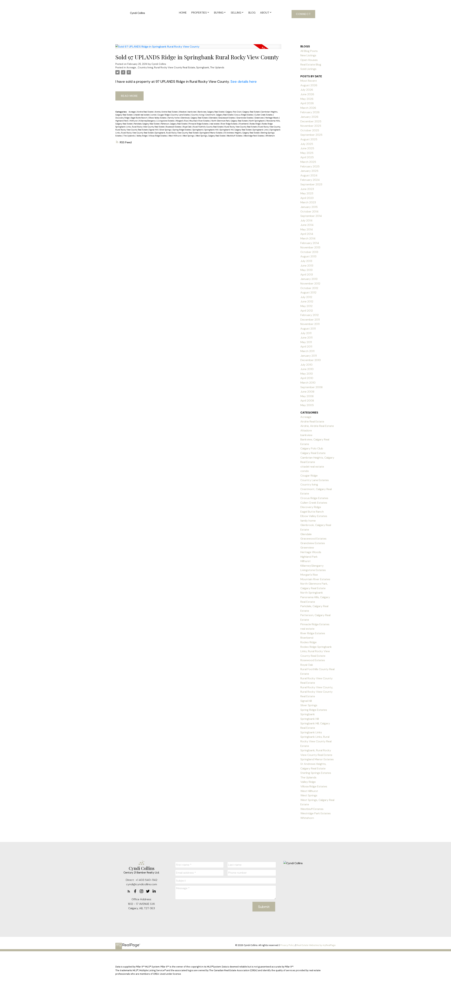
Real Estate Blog (310, 64)
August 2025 (308, 139)
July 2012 (306, 297)
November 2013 (310, 247)
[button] (303, 14)
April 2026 (307, 103)
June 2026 (307, 94)
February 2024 (310, 180)
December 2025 (310, 121)
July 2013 (306, 261)
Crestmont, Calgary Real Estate (219, 115)
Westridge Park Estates (254, 135)
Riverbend (244, 124)
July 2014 (306, 220)
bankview (192, 112)
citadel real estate (142, 115)
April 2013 (306, 274)
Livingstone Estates (166, 121)
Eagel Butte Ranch (139, 118)
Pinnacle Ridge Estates (199, 124)
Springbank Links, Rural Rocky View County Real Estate (316, 741)
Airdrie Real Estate (145, 112)
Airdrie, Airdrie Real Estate (166, 112)
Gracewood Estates (227, 118)
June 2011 (306, 337)
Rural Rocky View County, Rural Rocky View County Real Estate (316, 691)
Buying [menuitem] (218, 12)
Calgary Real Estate (251, 112)
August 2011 (308, 328)
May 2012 (306, 306)
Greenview (259, 118)
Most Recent (308, 81)
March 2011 (307, 351)
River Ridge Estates (229, 124)
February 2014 (309, 243)
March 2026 (308, 108)
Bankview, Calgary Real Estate (211, 112)
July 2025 (306, 144)
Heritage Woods (272, 118)
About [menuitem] (264, 12)
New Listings (308, 55)
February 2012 (309, 315)
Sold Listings (308, 69)
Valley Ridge (142, 135)
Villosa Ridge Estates (158, 135)
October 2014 (309, 211)
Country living (145, 67)
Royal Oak (187, 127)
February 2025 (310, 166)
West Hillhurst (175, 135)
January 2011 (308, 356)
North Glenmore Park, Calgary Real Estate (229, 121)
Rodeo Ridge (255, 124)
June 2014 (307, 225)
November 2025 (310, 126)
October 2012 (309, 288)
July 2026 (306, 90)
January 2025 (309, 171)
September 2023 (311, 184)
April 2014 (306, 234)
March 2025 (308, 162)
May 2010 (306, 373)
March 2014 (308, 238)
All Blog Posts (309, 51)
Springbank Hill (212, 130)
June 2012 (306, 301)
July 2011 (305, 333)
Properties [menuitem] (199, 12)
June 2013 (306, 265)
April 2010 (306, 378)
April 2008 (307, 400)
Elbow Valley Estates (158, 118)
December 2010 (310, 360)
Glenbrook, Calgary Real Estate (194, 118)
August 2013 (308, 256)
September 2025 (311, 135)
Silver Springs (166, 130)
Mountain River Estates (199, 121)
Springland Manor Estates (211, 132)
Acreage (131, 67)
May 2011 (306, 342)
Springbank (202, 67)
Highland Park (122, 121)
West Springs (189, 135)
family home (174, 118)
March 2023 (308, 202)
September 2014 (311, 216)
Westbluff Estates (235, 135)
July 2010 (306, 364)
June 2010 (307, 369)
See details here (243, 81)
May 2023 (306, 193)
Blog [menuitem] (251, 12)
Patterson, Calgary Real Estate (174, 124)
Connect (303, 14)
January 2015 (309, 207)
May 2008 (307, 396)
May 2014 (306, 229)
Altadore (183, 112)
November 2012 (310, 283)
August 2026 (308, 85)
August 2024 (308, 175)
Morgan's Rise (182, 121)
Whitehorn (270, 135)
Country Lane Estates (180, 115)
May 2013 (306, 270)
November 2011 (310, 324)
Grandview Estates (245, 118)
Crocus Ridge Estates (244, 115)
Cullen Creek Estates (264, 115)
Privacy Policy (287, 945)
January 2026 (309, 117)
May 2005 (307, 405)
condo (154, 115)
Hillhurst (134, 121)
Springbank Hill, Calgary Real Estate (236, 130)
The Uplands (217, 67)
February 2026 (310, 112)
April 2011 (306, 346)
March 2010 (308, 382)
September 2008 (311, 387)
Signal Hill (154, 130)
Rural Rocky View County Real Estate (174, 67)
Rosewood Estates (174, 127)
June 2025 (307, 148)
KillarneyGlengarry (147, 121)
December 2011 (310, 319)
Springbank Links (261, 130)
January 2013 (308, 279)
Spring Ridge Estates (182, 130)
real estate (215, 124)
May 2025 (306, 153)
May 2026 (306, 99)
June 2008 (307, 391)
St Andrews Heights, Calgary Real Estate (242, 132)
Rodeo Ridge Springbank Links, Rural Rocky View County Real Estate (316, 651)
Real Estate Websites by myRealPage (316, 945)
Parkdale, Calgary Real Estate (147, 124)
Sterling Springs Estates (315, 773)
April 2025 (307, 157)
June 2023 (307, 189)
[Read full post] (198, 48)
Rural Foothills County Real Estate (208, 127)
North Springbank (257, 121)
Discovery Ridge (122, 118)
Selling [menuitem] (236, 12)
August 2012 (308, 292)
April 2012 (306, 310)
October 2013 (309, 252)
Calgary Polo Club (234, 112)
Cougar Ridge (164, 115)
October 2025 (309, 130)
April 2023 (307, 198)
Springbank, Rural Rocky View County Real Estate (177, 132)
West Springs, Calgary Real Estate (211, 135)
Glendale (213, 118)
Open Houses (309, 60)
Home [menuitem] (183, 12)
